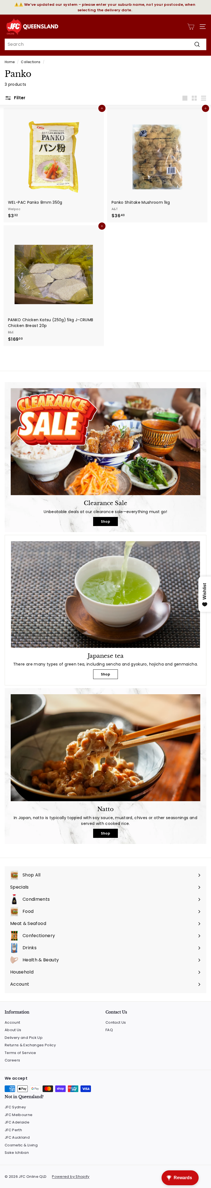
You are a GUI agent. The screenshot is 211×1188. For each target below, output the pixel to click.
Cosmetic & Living (21, 1145)
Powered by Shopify (70, 1176)
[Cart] (190, 26)
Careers (12, 1060)
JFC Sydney (15, 1107)
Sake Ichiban (17, 1152)
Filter (19, 98)
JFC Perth (13, 1130)
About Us (13, 1030)
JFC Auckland (17, 1137)
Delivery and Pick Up (24, 1037)
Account (12, 1022)
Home (10, 62)
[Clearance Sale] (105, 441)
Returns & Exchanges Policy (30, 1045)
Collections (30, 62)
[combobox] (105, 44)
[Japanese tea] (105, 594)
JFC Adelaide (17, 1122)
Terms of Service (20, 1052)
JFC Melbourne (19, 1114)
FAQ (109, 1030)
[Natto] (105, 747)
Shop (105, 521)
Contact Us (116, 1022)
